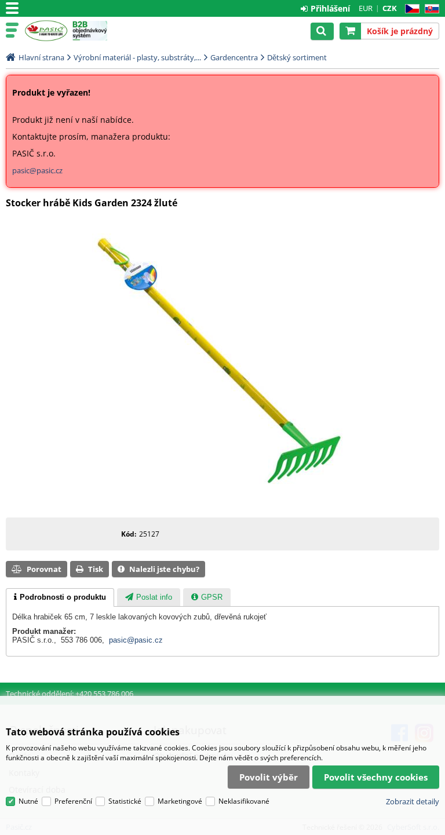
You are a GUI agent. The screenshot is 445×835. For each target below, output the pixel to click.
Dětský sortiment (297, 57)
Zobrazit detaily (412, 801)
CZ (410, 9)
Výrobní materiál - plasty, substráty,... (137, 57)
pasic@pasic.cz (37, 170)
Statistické (124, 801)
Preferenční (73, 801)
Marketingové (180, 801)
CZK (389, 8)
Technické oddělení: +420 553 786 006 (69, 693)
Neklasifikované (243, 801)
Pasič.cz (46, 31)
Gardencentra (234, 57)
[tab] (60, 597)
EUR (366, 8)
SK (429, 9)
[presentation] (60, 597)
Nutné (28, 801)
